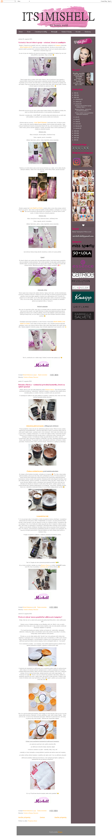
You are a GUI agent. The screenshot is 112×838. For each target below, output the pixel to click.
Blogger (60, 832)
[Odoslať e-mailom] (51, 375)
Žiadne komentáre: (43, 375)
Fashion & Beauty (66, 32)
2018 (75, 135)
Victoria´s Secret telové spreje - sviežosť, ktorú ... (83, 106)
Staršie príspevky (60, 817)
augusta (77, 103)
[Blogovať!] (52, 375)
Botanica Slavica (50, 389)
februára (77, 126)
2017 (75, 137)
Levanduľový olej (42, 516)
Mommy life (54, 32)
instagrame (58, 45)
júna (76, 119)
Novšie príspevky (24, 817)
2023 (75, 93)
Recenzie (78, 32)
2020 (75, 131)
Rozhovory (88, 32)
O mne (29, 32)
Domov (21, 32)
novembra (78, 99)
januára (77, 128)
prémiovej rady (44, 567)
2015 (75, 140)
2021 (75, 97)
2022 (75, 95)
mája (76, 121)
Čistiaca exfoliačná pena (35, 471)
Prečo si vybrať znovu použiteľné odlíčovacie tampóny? (40, 617)
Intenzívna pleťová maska (34, 426)
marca (77, 123)
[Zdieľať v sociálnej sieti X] (54, 375)
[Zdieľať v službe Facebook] (56, 375)
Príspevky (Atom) (32, 821)
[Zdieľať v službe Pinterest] (57, 375)
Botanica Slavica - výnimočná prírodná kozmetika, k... (83, 110)
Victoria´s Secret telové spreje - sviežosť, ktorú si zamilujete (42, 42)
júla (76, 117)
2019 (75, 133)
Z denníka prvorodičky (41, 32)
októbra (77, 101)
